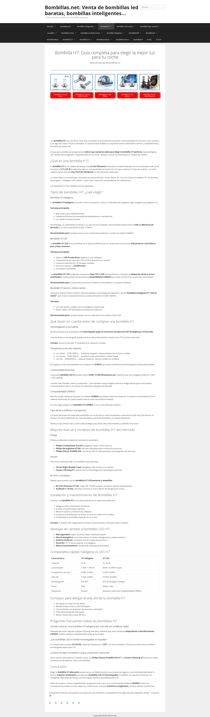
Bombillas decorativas (125, 26)
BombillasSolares (103, 39)
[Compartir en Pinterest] (69, 704)
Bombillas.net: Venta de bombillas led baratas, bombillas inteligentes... (91, 10)
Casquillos (50, 33)
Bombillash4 (138, 39)
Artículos (50, 26)
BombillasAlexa (52, 39)
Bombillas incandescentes (90, 33)
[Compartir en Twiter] (57, 704)
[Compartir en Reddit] (63, 704)
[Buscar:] (152, 7)
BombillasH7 (105, 26)
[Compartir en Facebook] (51, 704)
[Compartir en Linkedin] (75, 704)
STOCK (158, 39)
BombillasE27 (68, 39)
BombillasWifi (134, 33)
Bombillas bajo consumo (149, 26)
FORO (149, 39)
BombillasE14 (85, 39)
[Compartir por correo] (80, 704)
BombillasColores (122, 39)
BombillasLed (65, 26)
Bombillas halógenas (114, 33)
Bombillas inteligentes (85, 26)
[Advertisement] (105, 123)
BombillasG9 (150, 33)
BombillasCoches (67, 33)
